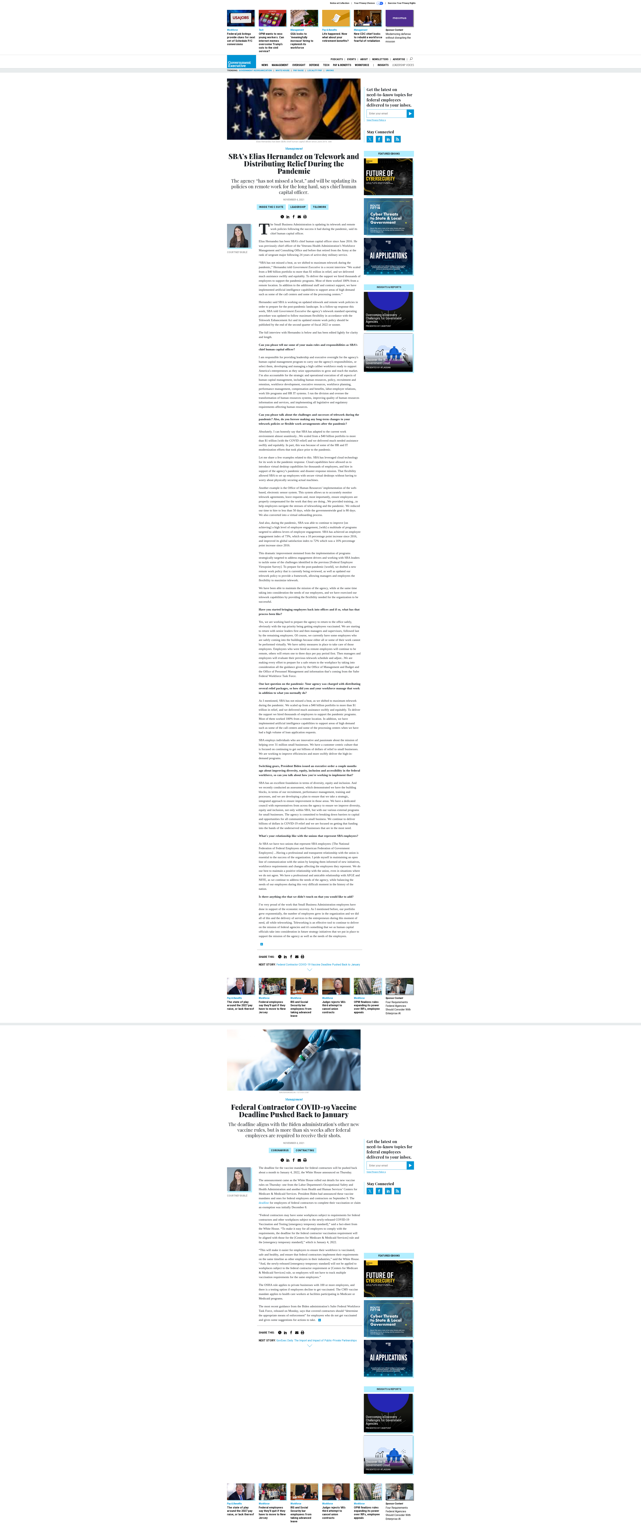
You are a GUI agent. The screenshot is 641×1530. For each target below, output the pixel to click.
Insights (383, 65)
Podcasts (337, 59)
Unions (330, 70)
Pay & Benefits (342, 65)
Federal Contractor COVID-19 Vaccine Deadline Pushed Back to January (318, 964)
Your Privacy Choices (364, 3)
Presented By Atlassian (378, 367)
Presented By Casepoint (378, 326)
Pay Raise (298, 70)
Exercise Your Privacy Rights (402, 3)
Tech (326, 65)
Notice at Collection (339, 3)
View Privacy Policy (376, 120)
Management (280, 65)
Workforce (362, 65)
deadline (264, 1202)
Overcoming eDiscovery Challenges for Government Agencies (383, 318)
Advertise (399, 59)
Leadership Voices (403, 65)
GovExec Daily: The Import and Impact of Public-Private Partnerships (316, 1340)
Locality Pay (314, 70)
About (364, 59)
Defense (314, 65)
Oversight (298, 65)
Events (351, 59)
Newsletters (380, 59)
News (265, 65)
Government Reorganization (255, 70)
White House (282, 70)
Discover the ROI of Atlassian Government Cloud (385, 361)
